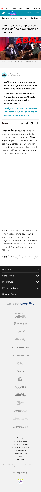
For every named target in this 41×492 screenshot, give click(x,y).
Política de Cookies (20, 450)
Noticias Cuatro (9, 294)
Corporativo (8, 275)
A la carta (14, 18)
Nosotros (6, 269)
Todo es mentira (14, 74)
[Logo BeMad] (20, 379)
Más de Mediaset (10, 288)
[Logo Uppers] (20, 387)
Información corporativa (20, 441)
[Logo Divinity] (20, 339)
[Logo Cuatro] (20, 331)
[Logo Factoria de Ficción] (20, 355)
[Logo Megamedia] (21, 472)
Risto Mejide (24, 18)
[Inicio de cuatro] (3, 13)
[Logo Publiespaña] (20, 419)
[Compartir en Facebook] (37, 123)
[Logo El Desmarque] (20, 347)
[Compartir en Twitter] (27, 123)
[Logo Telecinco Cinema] (20, 395)
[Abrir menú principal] (37, 13)
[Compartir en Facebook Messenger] (32, 123)
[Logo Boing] (20, 363)
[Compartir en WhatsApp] (22, 123)
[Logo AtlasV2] (20, 411)
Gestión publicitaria (20, 453)
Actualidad (13, 257)
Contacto (20, 459)
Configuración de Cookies (20, 447)
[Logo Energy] (20, 371)
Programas (7, 281)
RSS (20, 456)
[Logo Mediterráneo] (20, 427)
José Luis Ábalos (25, 257)
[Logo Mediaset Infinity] (20, 315)
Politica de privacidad (20, 444)
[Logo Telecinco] (20, 323)
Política (37, 257)
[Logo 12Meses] (20, 403)
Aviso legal (20, 438)
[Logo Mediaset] (20, 305)
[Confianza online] (20, 483)
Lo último (5, 18)
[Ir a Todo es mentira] (12, 13)
